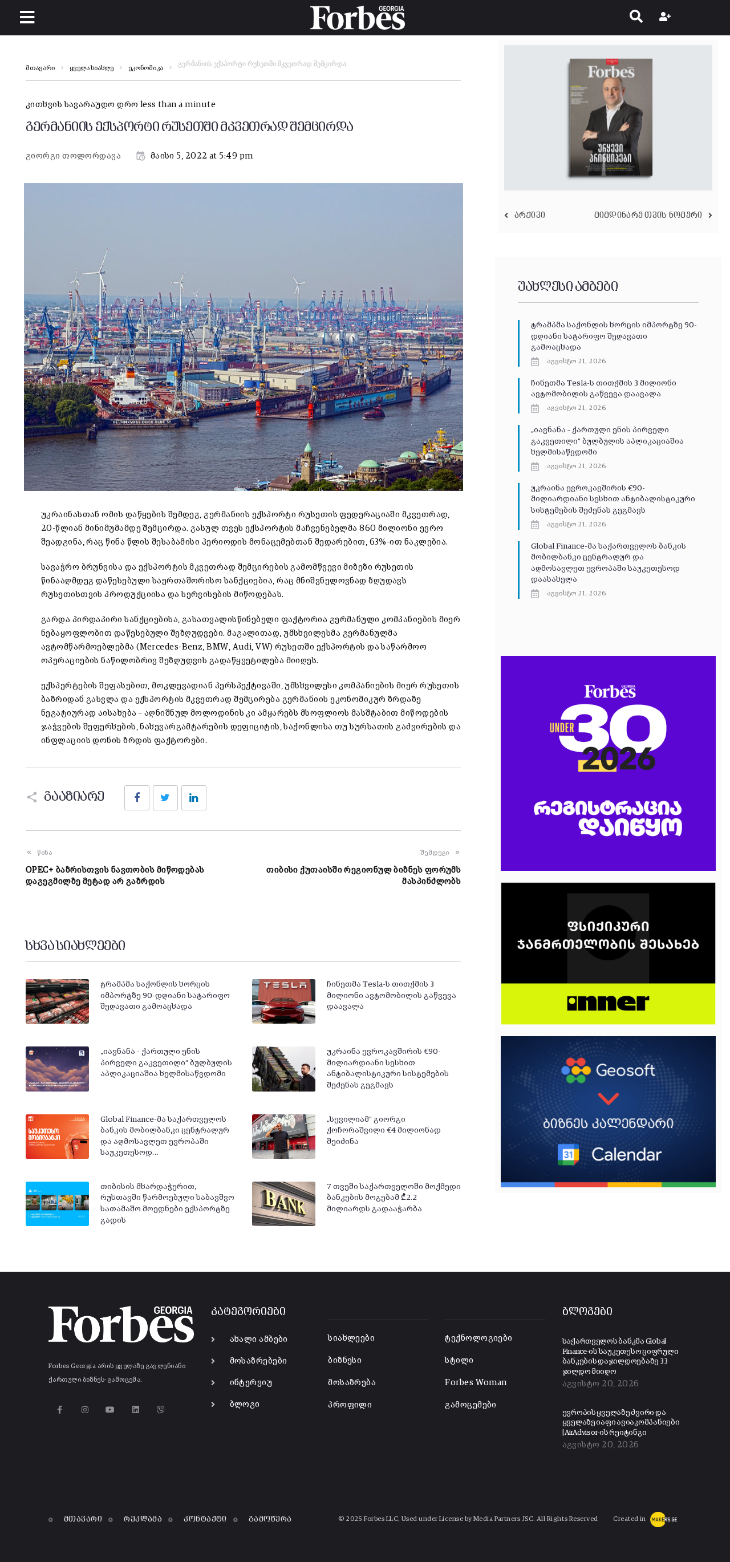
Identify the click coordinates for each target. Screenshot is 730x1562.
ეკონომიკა (145, 68)
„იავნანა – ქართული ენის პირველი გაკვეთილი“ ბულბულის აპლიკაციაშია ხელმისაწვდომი (607, 441)
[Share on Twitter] (165, 797)
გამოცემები (471, 1405)
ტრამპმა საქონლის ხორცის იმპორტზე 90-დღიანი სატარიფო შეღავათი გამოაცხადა (165, 995)
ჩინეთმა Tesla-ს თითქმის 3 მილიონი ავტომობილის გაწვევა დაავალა (391, 995)
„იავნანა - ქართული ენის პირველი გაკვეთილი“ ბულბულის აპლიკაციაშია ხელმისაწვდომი (166, 1063)
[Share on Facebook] (136, 797)
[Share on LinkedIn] (193, 797)
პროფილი (350, 1405)
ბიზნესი (345, 1360)
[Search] (636, 17)
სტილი (459, 1360)
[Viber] (161, 1409)
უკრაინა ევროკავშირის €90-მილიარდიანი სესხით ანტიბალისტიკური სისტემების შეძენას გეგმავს (613, 499)
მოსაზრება (352, 1382)
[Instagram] (85, 1409)
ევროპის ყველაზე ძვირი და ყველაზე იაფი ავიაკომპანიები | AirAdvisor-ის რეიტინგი (621, 1423)
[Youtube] (110, 1409)
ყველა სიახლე (91, 68)
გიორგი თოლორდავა (73, 156)
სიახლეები (351, 1338)
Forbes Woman (475, 1382)
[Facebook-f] (59, 1409)
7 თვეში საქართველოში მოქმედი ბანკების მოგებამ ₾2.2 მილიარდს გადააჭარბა (394, 1198)
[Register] (666, 17)
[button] (27, 17)
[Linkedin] (135, 1409)
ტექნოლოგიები (478, 1338)
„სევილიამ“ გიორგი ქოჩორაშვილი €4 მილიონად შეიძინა (384, 1130)
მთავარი (40, 68)
